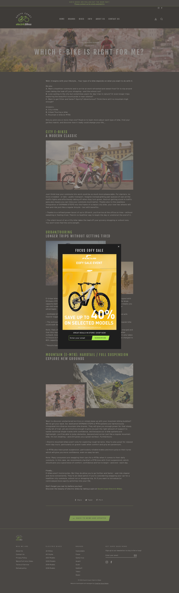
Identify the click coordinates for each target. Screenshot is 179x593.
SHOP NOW (101, 333)
